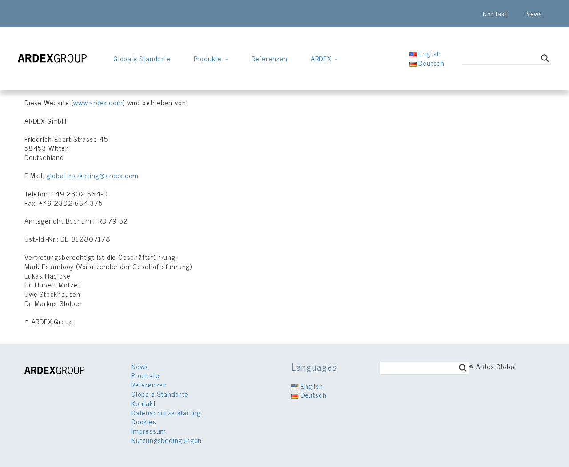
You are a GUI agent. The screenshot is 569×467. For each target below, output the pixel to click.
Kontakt (495, 13)
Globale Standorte (142, 58)
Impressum (148, 430)
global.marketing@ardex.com (92, 175)
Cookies (143, 421)
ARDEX (322, 58)
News (533, 13)
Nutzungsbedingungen (166, 440)
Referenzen (270, 58)
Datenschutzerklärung (166, 412)
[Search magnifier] (545, 58)
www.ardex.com (98, 102)
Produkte (209, 58)
